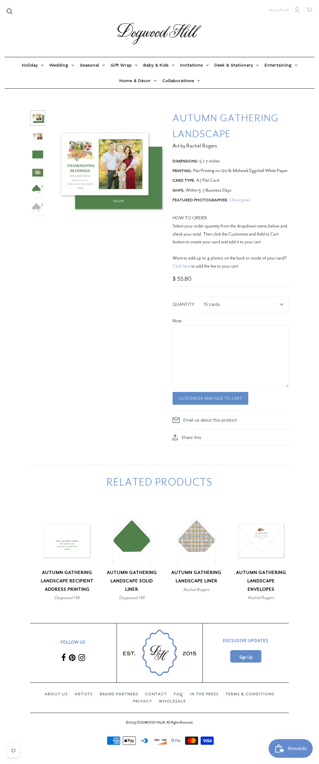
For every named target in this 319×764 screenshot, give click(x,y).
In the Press (204, 694)
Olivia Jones (239, 200)
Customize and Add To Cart (210, 398)
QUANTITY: (184, 304)
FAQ (178, 694)
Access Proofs (279, 9)
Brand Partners (119, 694)
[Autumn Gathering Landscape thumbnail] (37, 117)
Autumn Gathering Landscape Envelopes (261, 581)
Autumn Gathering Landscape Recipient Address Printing (67, 581)
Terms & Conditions (250, 694)
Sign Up (246, 657)
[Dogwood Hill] (159, 34)
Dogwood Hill (67, 597)
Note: (178, 321)
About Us (56, 694)
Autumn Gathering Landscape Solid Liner (132, 581)
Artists (84, 694)
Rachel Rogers (196, 589)
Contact (156, 694)
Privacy (142, 701)
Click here (181, 266)
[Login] (297, 9)
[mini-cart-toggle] (309, 9)
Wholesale (172, 701)
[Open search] (10, 11)
